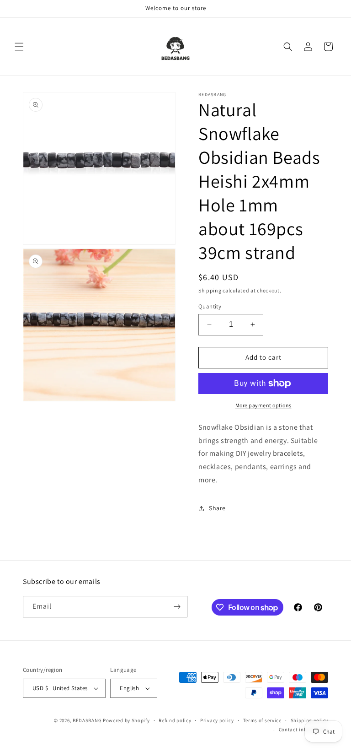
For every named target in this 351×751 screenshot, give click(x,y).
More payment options (263, 405)
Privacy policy (217, 720)
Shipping (210, 290)
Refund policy (175, 720)
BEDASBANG (87, 720)
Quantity (209, 306)
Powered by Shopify (126, 720)
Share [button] (217, 508)
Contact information (303, 729)
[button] (19, 47)
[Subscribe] (177, 606)
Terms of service (262, 720)
